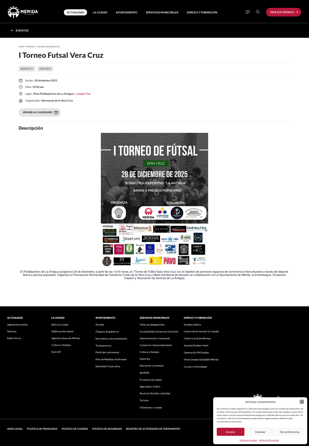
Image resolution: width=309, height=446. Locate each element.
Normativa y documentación (111, 338)
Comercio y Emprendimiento (156, 345)
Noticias (11, 331)
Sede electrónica (282, 12)
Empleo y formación (202, 12)
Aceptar (230, 431)
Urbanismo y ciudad (151, 407)
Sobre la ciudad (59, 324)
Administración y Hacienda (155, 338)
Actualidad (75, 12)
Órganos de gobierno (107, 331)
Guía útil (56, 351)
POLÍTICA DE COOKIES (75, 428)
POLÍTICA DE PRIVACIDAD (42, 428)
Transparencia (103, 345)
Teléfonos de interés (62, 331)
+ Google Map (82, 93)
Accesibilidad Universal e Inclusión (159, 331)
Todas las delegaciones (152, 324)
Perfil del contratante (107, 352)
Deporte (45, 68)
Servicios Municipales (162, 12)
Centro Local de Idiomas (197, 338)
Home (21, 46)
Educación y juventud (151, 365)
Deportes (145, 358)
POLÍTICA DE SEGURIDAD (107, 428)
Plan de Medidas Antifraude (110, 359)
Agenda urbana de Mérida (65, 338)
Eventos (22, 30)
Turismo (144, 400)
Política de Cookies (248, 440)
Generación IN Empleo (196, 352)
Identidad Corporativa (107, 366)
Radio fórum (14, 338)
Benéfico (27, 68)
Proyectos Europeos (151, 379)
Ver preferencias (290, 431)
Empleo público (192, 324)
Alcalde (99, 324)
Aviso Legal (15, 428)
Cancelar (260, 431)
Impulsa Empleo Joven (196, 345)
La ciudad (100, 12)
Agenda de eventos (17, 324)
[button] (302, 402)
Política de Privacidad (269, 440)
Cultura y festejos (61, 344)
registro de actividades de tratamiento (153, 428)
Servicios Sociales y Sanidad (155, 393)
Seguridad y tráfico (150, 386)
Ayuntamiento (126, 12)
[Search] (258, 12)
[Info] (248, 12)
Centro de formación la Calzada (201, 331)
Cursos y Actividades (195, 366)
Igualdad (144, 372)
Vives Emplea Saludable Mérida (201, 359)
